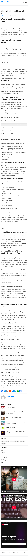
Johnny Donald (8, 15)
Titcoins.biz (4, 1)
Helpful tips (22, 441)
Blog (5, 7)
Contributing (16, 441)
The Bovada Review (10, 407)
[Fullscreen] (25, 491)
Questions (3, 443)
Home (2, 7)
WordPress (24, 552)
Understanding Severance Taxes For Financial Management (14, 418)
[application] (14, 479)
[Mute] (23, 491)
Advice (3, 441)
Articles (7, 441)
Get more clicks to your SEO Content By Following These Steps (15, 422)
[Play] (2, 491)
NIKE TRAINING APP (10, 427)
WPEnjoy (15, 552)
